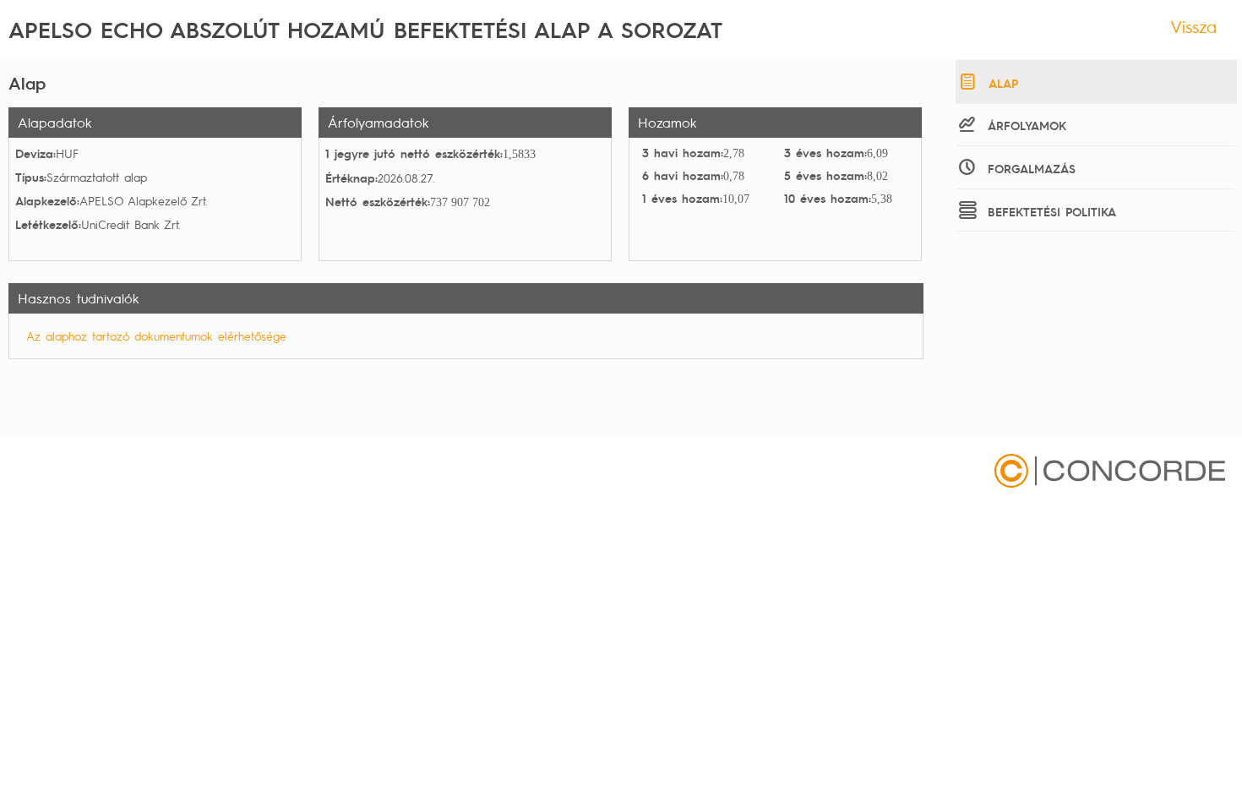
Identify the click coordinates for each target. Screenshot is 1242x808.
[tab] (1096, 82)
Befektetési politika (1052, 211)
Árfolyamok (1027, 125)
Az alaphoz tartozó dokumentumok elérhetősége (156, 335)
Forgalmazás (1032, 168)
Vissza (1193, 26)
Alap (1003, 82)
